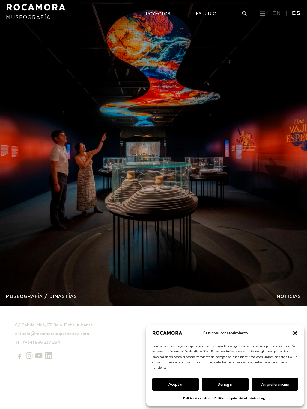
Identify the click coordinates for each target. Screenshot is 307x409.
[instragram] (29, 355)
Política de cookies (197, 398)
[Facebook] (19, 356)
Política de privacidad (230, 398)
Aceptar (175, 384)
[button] (295, 333)
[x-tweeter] (39, 355)
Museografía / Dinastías (41, 296)
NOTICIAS (289, 296)
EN (277, 13)
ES (296, 13)
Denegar (225, 384)
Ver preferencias (274, 384)
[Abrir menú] (262, 13)
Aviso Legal (258, 398)
